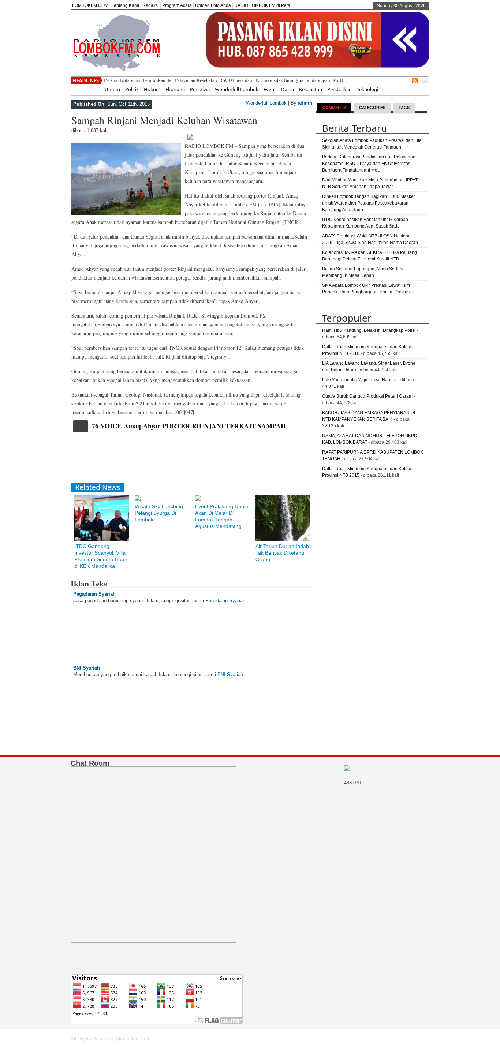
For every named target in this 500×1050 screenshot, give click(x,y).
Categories (372, 107)
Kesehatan (310, 89)
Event (270, 89)
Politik (132, 89)
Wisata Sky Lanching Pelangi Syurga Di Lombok (159, 512)
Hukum (152, 89)
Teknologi (367, 89)
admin (305, 103)
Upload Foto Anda (213, 5)
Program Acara (177, 5)
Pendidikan (339, 89)
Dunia (287, 89)
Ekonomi (175, 89)
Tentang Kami (125, 5)
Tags (404, 107)
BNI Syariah (86, 668)
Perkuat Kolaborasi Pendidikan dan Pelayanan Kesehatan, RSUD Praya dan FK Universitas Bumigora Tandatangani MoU (223, 80)
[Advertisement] (204, 459)
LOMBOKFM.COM (90, 5)
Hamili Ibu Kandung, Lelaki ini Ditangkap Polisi (368, 330)
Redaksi (150, 5)
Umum (112, 89)
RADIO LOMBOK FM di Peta (262, 5)
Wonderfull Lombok (236, 89)
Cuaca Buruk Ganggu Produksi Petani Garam (367, 396)
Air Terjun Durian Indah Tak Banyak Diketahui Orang (282, 552)
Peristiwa (200, 89)
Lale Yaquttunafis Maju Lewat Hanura (359, 379)
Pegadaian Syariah (94, 594)
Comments (334, 107)
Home (93, 89)
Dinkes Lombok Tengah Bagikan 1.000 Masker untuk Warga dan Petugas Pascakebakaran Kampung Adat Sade (368, 203)
